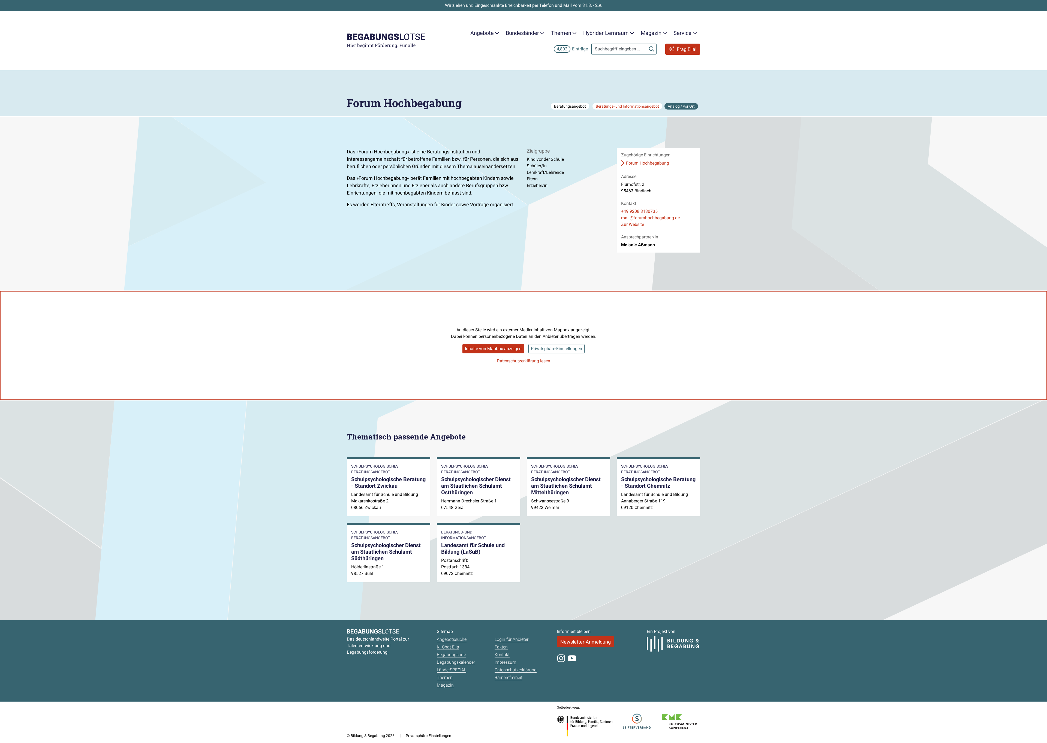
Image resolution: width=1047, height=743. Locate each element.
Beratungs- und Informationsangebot (627, 106)
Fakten (501, 647)
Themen (445, 677)
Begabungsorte (451, 654)
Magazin (445, 685)
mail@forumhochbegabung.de (650, 217)
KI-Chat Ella (448, 647)
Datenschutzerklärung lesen (523, 360)
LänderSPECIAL (451, 669)
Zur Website (632, 224)
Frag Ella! (687, 49)
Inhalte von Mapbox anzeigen (493, 348)
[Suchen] (652, 49)
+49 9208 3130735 (639, 211)
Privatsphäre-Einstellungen (556, 348)
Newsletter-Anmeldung (585, 642)
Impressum (505, 662)
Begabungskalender (456, 662)
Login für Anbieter (511, 639)
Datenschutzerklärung (516, 669)
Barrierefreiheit (508, 677)
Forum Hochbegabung (647, 163)
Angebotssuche (452, 639)
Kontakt (502, 654)
